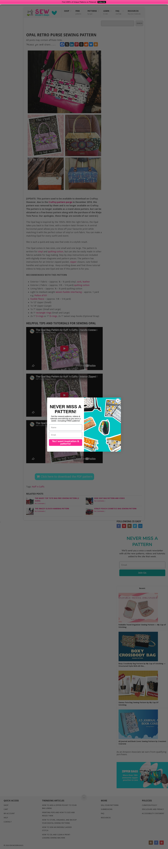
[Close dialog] (118, 400)
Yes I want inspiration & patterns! (65, 442)
